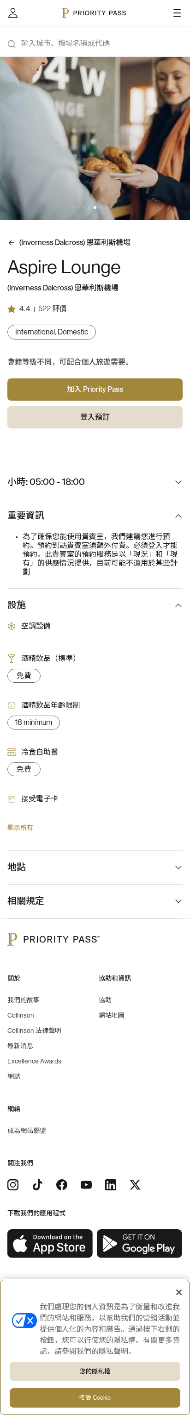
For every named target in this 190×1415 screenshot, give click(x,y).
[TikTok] (37, 1184)
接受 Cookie (95, 1398)
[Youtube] (86, 1184)
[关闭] (179, 1292)
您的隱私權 (95, 1371)
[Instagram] (12, 1184)
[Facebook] (61, 1184)
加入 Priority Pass (95, 389)
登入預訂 (95, 417)
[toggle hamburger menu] (177, 13)
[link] (50, 1243)
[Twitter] (135, 1184)
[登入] (12, 13)
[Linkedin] (110, 1184)
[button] (72, 207)
